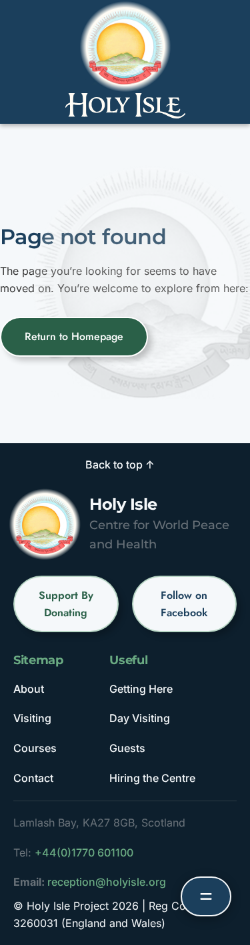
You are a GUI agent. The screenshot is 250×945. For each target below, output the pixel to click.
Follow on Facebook (184, 604)
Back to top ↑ (120, 464)
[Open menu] (206, 896)
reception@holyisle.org (106, 881)
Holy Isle (123, 504)
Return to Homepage (74, 336)
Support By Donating (66, 604)
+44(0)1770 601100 (84, 852)
